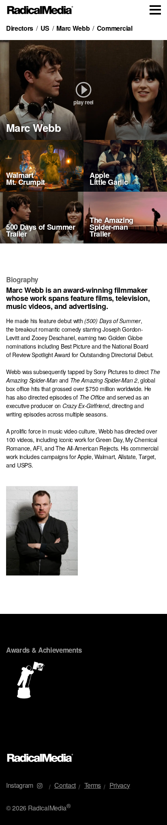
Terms (92, 785)
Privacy (119, 785)
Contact (65, 785)
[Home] (40, 10)
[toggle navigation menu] (155, 10)
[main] (83, 381)
